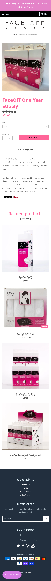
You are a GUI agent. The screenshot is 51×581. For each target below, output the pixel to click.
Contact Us (25, 485)
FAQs (25, 488)
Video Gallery (25, 495)
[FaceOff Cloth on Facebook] (23, 546)
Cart (46, 14)
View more (25, 219)
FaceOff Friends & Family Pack (25, 455)
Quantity (5, 134)
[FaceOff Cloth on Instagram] (27, 546)
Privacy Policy (25, 492)
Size (3, 122)
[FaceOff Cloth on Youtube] (33, 546)
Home (15, 35)
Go (46, 518)
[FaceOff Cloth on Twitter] (18, 546)
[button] (9, 111)
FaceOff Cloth (25, 277)
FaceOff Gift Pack (25, 334)
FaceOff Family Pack (25, 395)
